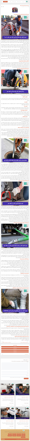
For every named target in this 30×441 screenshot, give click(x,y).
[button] (3, 6)
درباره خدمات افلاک (19, 1)
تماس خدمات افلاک (14, 1)
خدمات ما (23, 1)
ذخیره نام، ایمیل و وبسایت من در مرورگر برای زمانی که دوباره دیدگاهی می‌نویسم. (19, 377)
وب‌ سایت (27, 375)
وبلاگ (10, 1)
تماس (24, 340)
